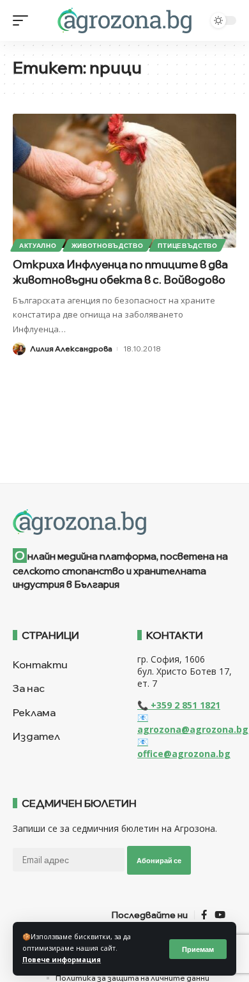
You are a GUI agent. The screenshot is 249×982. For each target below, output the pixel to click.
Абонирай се (159, 860)
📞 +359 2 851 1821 (178, 705)
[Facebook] (204, 915)
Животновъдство (108, 245)
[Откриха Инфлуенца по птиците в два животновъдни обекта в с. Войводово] (124, 181)
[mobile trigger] (23, 20)
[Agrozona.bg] (124, 20)
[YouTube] (220, 915)
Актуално (38, 245)
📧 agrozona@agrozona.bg (192, 723)
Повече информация (61, 959)
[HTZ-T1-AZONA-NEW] (124, 522)
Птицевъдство (187, 245)
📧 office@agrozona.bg (183, 747)
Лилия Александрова (71, 348)
